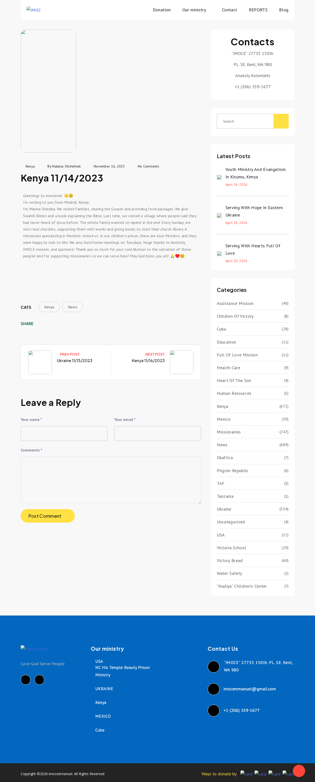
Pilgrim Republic (233, 470)
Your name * (31, 419)
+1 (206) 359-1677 (242, 710)
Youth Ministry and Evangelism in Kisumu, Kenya (255, 173)
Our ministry (194, 10)
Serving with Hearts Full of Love (253, 249)
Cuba (221, 329)
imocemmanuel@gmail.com (250, 689)
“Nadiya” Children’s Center (242, 586)
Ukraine (224, 509)
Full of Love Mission (237, 355)
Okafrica (225, 457)
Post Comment (45, 516)
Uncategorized (231, 522)
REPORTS (258, 10)
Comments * (31, 450)
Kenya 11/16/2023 (148, 360)
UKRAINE (104, 688)
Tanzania (225, 496)
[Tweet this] (48, 323)
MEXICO (103, 716)
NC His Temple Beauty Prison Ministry (122, 671)
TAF (221, 483)
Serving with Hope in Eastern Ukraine (254, 211)
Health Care (228, 367)
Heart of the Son (234, 380)
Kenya (49, 306)
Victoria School (231, 547)
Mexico (224, 419)
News (72, 306)
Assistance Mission (235, 303)
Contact (229, 10)
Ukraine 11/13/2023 (75, 360)
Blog (283, 10)
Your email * (125, 419)
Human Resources (234, 393)
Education (226, 342)
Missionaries (229, 432)
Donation (162, 10)
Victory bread (230, 560)
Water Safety (229, 573)
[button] (28, 273)
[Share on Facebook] (40, 323)
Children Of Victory (235, 316)
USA (221, 535)
